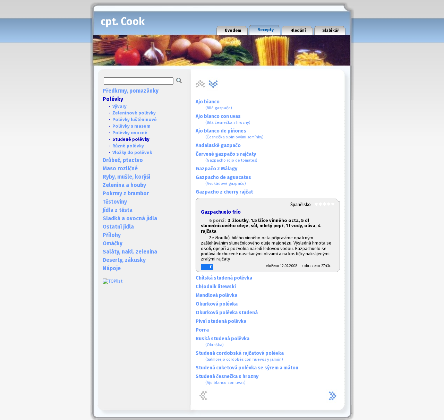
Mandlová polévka (216, 295)
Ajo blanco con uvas (223, 119)
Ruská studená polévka (222, 341)
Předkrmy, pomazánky (131, 91)
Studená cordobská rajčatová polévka (240, 356)
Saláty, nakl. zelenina (130, 252)
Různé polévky (128, 145)
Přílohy (112, 235)
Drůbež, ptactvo (123, 160)
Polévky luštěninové (134, 119)
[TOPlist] (112, 281)
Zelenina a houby (124, 185)
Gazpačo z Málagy (216, 169)
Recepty (265, 29)
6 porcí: (218, 220)
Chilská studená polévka (224, 278)
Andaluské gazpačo (218, 145)
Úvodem (233, 30)
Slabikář (330, 30)
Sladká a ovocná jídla (130, 218)
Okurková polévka (217, 304)
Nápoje (112, 268)
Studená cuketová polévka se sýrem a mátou (247, 368)
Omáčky (112, 243)
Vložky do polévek (132, 152)
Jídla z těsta (118, 210)
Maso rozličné (120, 168)
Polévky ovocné (129, 132)
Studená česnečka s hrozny (227, 379)
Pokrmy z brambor (126, 193)
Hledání (298, 30)
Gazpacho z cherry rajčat (224, 192)
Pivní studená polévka (221, 321)
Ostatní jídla (118, 227)
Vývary (119, 106)
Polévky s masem (131, 126)
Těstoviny (115, 202)
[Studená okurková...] (213, 84)
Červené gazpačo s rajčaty (226, 157)
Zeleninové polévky (134, 112)
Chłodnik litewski (216, 287)
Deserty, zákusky (124, 260)
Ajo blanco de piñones (230, 133)
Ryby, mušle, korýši (126, 177)
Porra (202, 330)
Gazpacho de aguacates (223, 180)
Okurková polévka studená (227, 313)
